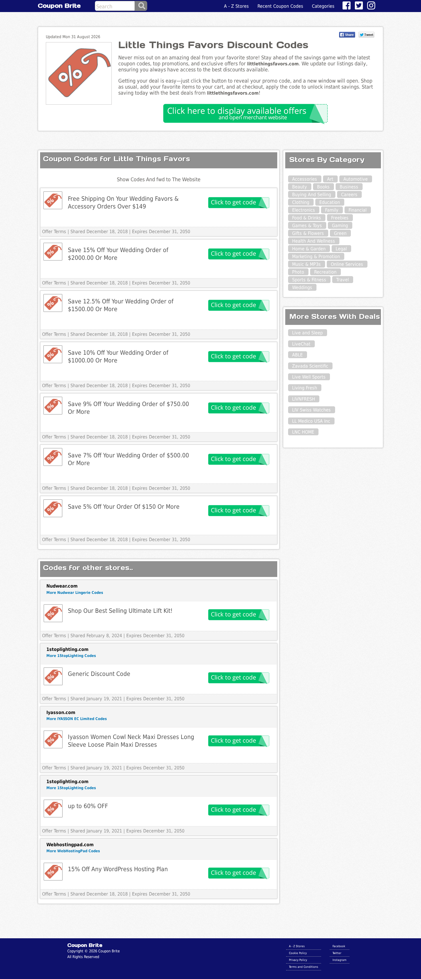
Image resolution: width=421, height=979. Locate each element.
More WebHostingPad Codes (73, 851)
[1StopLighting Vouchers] (53, 676)
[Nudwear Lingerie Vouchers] (53, 613)
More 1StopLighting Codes (71, 656)
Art (330, 179)
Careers (349, 194)
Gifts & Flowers (308, 233)
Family (332, 210)
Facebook (339, 946)
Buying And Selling (311, 194)
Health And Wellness (313, 241)
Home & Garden (309, 248)
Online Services (347, 264)
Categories (323, 6)
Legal (341, 248)
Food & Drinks (306, 218)
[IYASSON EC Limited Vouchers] (53, 739)
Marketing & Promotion (316, 256)
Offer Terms (54, 231)
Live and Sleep (307, 333)
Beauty (299, 187)
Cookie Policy (298, 953)
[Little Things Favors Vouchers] (52, 200)
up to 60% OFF (88, 806)
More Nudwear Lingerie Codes (74, 592)
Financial (358, 210)
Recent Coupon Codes (280, 6)
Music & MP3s (306, 264)
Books (323, 187)
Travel (342, 279)
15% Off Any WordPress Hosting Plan (118, 869)
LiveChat (301, 344)
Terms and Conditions (303, 966)
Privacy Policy (298, 960)
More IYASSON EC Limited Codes (76, 719)
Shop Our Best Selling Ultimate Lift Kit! (120, 610)
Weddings (302, 287)
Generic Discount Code (99, 673)
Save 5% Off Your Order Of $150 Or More (124, 506)
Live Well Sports (309, 377)
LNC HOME (303, 432)
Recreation (325, 272)
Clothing (300, 202)
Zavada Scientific (310, 366)
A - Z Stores (236, 6)
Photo (298, 272)
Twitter (337, 953)
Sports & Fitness (309, 279)
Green (340, 233)
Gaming (340, 225)
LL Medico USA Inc (311, 421)
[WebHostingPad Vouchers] (53, 872)
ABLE (297, 355)
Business (349, 187)
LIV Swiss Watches (311, 410)
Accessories (304, 179)
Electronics (303, 210)
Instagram (340, 960)
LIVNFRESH (303, 399)
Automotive (355, 179)
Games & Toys (307, 225)
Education (329, 202)
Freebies (340, 218)
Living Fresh (304, 388)
